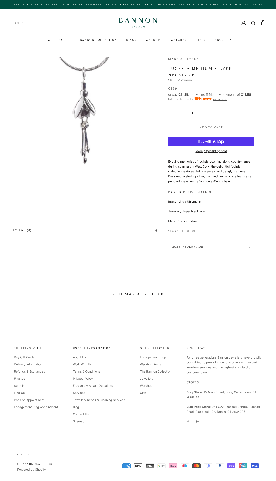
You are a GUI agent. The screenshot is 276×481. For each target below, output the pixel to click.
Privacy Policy (83, 378)
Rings (131, 39)
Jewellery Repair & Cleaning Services (99, 400)
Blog (76, 407)
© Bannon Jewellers (34, 464)
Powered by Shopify (31, 469)
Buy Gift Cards (24, 357)
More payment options (211, 151)
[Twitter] (188, 231)
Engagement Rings (153, 357)
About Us (223, 39)
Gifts (200, 39)
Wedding (154, 39)
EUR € (15, 23)
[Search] (253, 22)
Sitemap (79, 421)
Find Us (19, 393)
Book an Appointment (29, 400)
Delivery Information (28, 364)
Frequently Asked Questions (93, 385)
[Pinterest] (193, 231)
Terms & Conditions (86, 371)
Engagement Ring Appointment (36, 407)
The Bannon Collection (94, 39)
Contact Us (81, 414)
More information (187, 246)
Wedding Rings (150, 364)
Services (79, 393)
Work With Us (82, 364)
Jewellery (53, 39)
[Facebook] (182, 231)
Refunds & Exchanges (29, 371)
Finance (19, 378)
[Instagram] (197, 421)
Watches (179, 39)
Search (19, 385)
